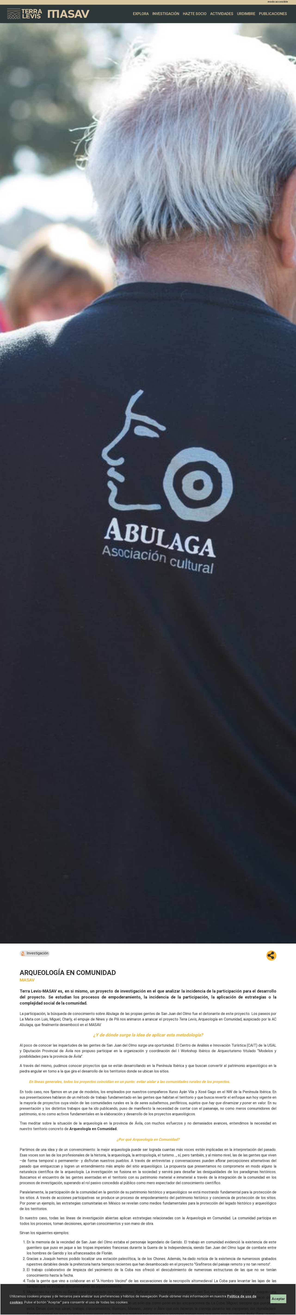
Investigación (165, 14)
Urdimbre (246, 14)
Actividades (221, 14)
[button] (271, 955)
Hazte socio (195, 14)
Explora (141, 14)
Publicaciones (273, 14)
